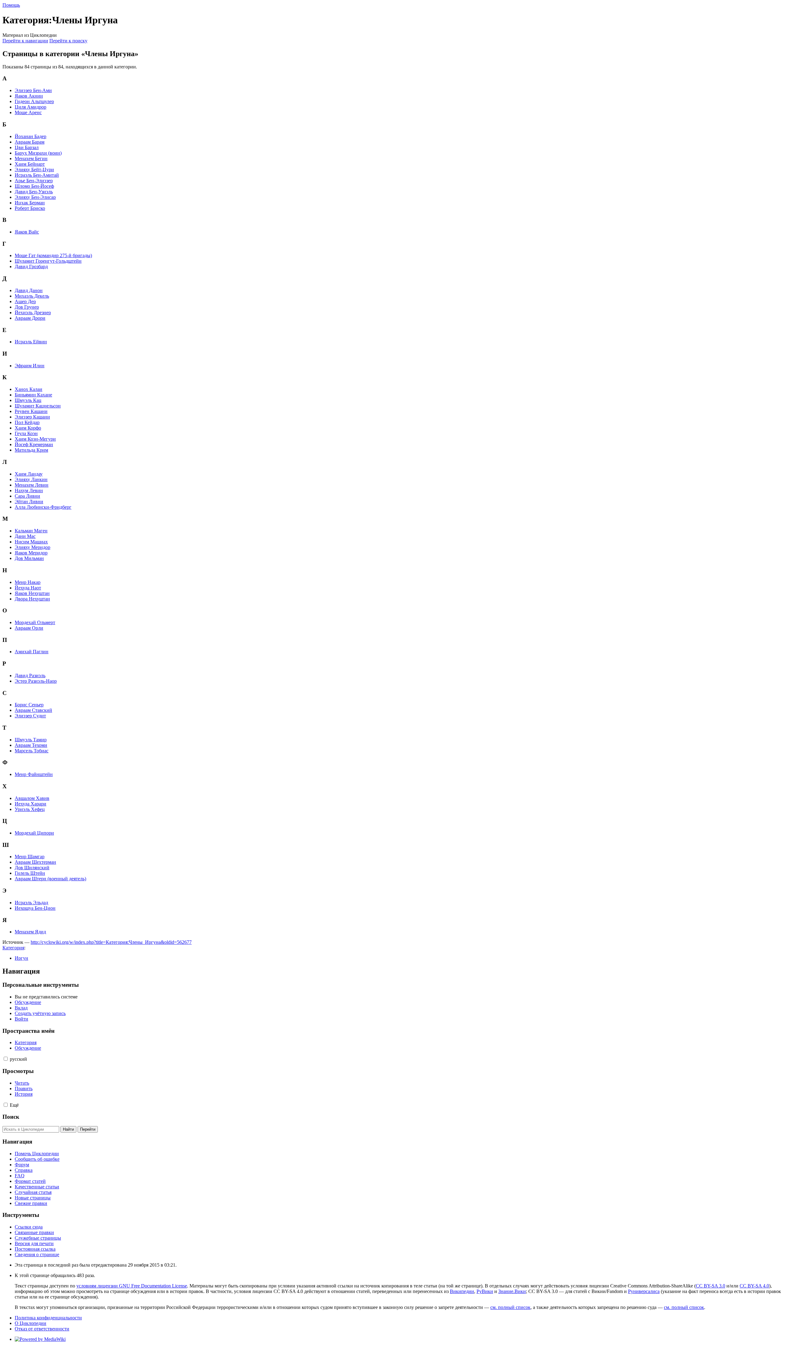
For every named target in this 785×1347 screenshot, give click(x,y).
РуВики (485, 1291)
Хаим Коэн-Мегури (35, 439)
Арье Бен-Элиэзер (34, 180)
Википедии (462, 1291)
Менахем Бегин (31, 158)
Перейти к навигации (25, 40)
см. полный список (510, 1307)
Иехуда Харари (30, 803)
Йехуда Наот (28, 587)
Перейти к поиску (68, 40)
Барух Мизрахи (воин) (38, 153)
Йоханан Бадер (30, 136)
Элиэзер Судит (30, 715)
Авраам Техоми (31, 745)
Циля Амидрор (30, 107)
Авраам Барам (29, 142)
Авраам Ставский (33, 710)
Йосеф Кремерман (34, 444)
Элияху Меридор (32, 547)
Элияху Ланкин (31, 479)
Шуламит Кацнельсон (38, 405)
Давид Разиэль (30, 675)
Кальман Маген (31, 530)
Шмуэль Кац (28, 400)
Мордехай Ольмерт (35, 622)
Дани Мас (25, 536)
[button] (6, 1059)
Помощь (11, 5)
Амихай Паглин (31, 651)
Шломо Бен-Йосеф (34, 186)
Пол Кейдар (27, 422)
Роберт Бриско (30, 208)
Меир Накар (27, 582)
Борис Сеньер (29, 704)
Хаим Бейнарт (30, 164)
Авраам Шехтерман (35, 862)
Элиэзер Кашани (32, 416)
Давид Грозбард (31, 266)
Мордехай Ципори (34, 833)
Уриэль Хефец (30, 809)
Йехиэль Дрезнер (33, 312)
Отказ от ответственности (42, 1328)
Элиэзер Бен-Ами (33, 90)
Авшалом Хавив (32, 798)
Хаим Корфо (28, 427)
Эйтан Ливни (29, 501)
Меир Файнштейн (34, 774)
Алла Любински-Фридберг (43, 507)
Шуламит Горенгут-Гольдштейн (48, 261)
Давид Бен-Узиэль (34, 191)
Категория (13, 947)
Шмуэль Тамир (31, 739)
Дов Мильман (29, 558)
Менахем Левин (31, 485)
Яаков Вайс (27, 231)
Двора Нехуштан (32, 598)
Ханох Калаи (28, 389)
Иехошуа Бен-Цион (35, 908)
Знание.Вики (512, 1291)
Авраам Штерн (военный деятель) (50, 878)
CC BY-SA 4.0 (754, 1285)
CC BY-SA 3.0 (710, 1285)
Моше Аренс (28, 112)
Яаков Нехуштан (32, 593)
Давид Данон (29, 290)
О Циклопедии (30, 1323)
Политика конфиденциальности (48, 1317)
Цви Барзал (27, 147)
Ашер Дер (25, 301)
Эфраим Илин (29, 365)
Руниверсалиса (644, 1291)
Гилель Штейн (30, 873)
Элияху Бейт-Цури (34, 169)
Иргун (21, 958)
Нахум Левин (29, 490)
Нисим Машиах (31, 541)
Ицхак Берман (30, 202)
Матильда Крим (31, 450)
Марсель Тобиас (31, 750)
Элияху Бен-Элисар (35, 197)
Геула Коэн (26, 433)
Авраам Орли (29, 628)
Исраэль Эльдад (31, 902)
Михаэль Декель (32, 296)
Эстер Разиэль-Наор (36, 681)
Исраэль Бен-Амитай (37, 175)
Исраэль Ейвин (31, 341)
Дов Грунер (27, 307)
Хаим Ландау (29, 474)
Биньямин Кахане (33, 394)
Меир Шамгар (29, 856)
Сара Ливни (27, 496)
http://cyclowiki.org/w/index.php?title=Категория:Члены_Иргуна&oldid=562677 (111, 942)
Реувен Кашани (31, 411)
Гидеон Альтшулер (34, 101)
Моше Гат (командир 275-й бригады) (53, 255)
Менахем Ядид (30, 931)
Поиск (10, 1116)
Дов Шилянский (32, 867)
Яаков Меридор (31, 552)
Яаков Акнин (29, 95)
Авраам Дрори (30, 318)
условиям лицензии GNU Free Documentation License (131, 1285)
